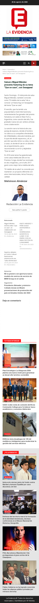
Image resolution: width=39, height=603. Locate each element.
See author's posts (19, 210)
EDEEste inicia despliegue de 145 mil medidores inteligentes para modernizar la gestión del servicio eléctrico (19, 424)
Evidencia (7, 548)
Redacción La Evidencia (19, 204)
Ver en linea (33, 63)
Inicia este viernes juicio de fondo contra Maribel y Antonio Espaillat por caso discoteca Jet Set (19, 468)
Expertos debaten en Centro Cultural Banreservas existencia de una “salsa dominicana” (10, 256)
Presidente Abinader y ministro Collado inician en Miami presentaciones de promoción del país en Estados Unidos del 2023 (18, 288)
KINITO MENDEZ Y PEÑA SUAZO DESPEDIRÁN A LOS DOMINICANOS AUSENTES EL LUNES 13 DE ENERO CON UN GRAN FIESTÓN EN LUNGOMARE (26, 233)
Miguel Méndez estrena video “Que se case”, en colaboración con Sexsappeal (10, 228)
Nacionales (8, 477)
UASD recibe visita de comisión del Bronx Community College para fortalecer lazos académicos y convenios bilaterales (19, 390)
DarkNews (19, 601)
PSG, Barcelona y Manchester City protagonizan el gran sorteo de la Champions (19, 538)
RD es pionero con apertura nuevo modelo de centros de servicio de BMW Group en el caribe (18, 275)
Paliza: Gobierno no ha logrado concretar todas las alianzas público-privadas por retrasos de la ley (19, 573)
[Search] (28, 63)
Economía (8, 78)
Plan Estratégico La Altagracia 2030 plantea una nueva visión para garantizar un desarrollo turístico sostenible (19, 356)
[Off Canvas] (4, 63)
